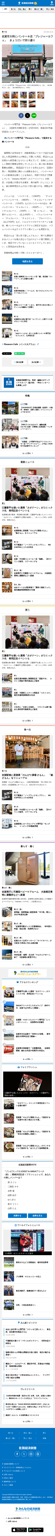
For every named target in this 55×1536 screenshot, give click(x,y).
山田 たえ (12, 1208)
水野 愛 (11, 1191)
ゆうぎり (12, 1199)
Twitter (24, 1454)
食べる (13, 9)
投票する (17, 1215)
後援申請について (10, 1481)
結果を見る (37, 1215)
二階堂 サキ (13, 1186)
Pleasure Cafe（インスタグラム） (20, 344)
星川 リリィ (13, 1204)
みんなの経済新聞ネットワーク (27, 1509)
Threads (38, 1454)
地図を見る (27, 261)
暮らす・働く (39, 9)
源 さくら (12, 1182)
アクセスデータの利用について (14, 1471)
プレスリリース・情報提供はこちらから (17, 1467)
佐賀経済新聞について (11, 1464)
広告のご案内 (8, 1478)
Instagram (31, 1454)
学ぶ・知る (50, 9)
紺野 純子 (12, 1195)
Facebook (17, 1454)
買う (30, 9)
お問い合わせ (8, 1474)
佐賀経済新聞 (25, 3)
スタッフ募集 (8, 1485)
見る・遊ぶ (22, 9)
